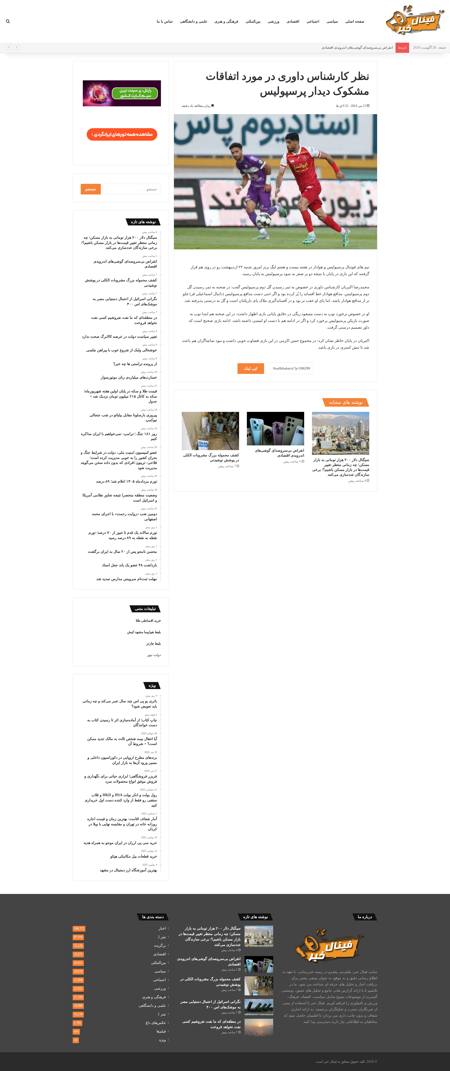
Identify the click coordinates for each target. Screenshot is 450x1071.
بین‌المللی (253, 21)
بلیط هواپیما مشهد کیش (144, 632)
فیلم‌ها (161, 1031)
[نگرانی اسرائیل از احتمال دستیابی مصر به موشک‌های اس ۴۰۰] (259, 1007)
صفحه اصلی (354, 21)
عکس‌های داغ (156, 1023)
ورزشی (273, 21)
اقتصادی (293, 21)
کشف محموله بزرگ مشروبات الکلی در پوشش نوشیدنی (353, 47)
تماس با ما (165, 21)
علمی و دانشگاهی (193, 21)
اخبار (162, 928)
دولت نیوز (154, 655)
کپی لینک (251, 369)
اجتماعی (313, 21)
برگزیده (160, 945)
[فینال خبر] (415, 19)
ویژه (162, 1040)
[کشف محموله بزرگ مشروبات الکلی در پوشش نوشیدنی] (210, 431)
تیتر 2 (162, 937)
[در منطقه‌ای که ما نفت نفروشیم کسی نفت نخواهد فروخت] (259, 1028)
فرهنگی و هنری (226, 21)
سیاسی (332, 21)
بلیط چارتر (153, 643)
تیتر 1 (162, 1014)
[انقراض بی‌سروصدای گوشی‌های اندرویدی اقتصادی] (275, 428)
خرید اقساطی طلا (148, 620)
